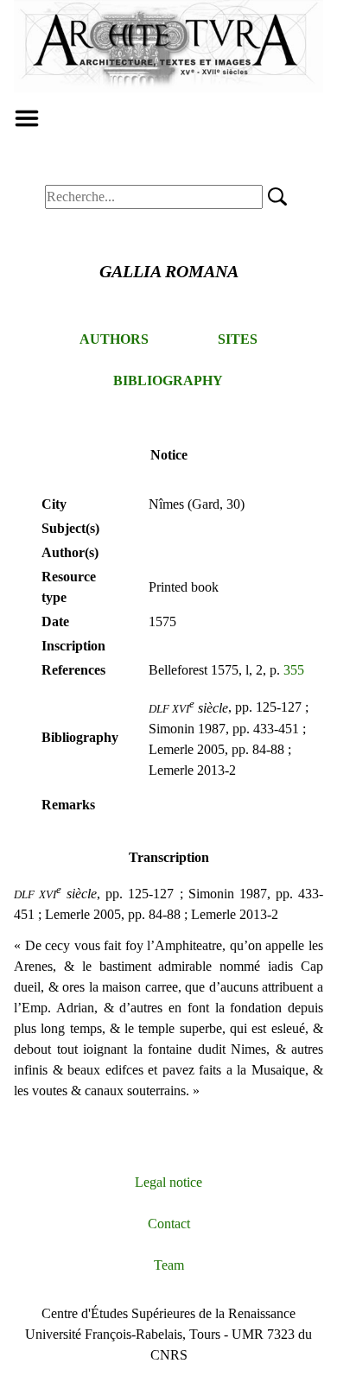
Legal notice (168, 1182)
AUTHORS (114, 339)
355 (293, 670)
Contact (169, 1223)
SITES (238, 339)
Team (169, 1265)
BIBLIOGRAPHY (168, 380)
